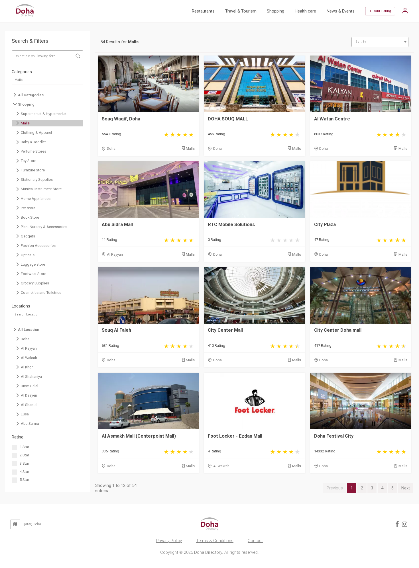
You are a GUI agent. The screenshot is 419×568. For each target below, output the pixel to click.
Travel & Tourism (241, 11)
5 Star (24, 479)
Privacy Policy (169, 540)
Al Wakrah (221, 466)
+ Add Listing (380, 11)
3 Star (24, 463)
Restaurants (203, 11)
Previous (335, 488)
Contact (255, 540)
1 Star (24, 447)
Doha (111, 148)
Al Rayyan (115, 254)
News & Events (341, 11)
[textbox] (380, 42)
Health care (305, 11)
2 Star (24, 455)
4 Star (24, 471)
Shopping (275, 11)
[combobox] (379, 42)
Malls (190, 148)
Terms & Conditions (214, 540)
